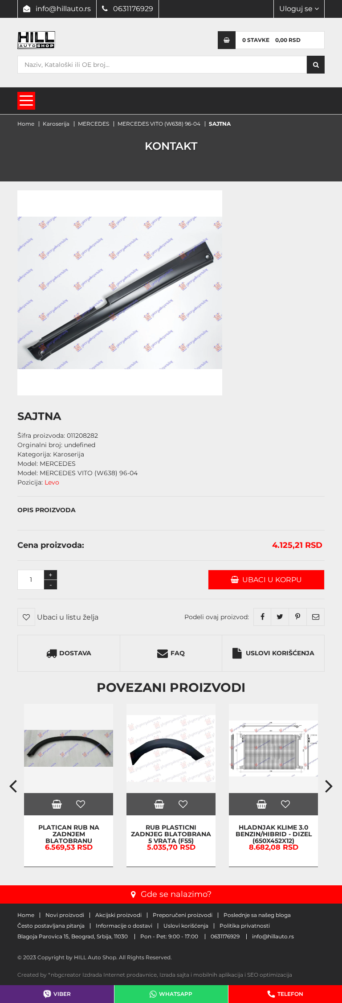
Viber (62, 994)
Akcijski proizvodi (118, 915)
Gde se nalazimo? (176, 894)
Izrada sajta (174, 974)
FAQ (178, 653)
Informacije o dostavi (124, 926)
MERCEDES (93, 123)
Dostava (75, 653)
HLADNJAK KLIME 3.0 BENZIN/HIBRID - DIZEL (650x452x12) (274, 834)
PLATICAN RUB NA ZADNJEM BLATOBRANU (68, 834)
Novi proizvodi (64, 915)
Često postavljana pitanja (51, 926)
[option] (68, 785)
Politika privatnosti (245, 926)
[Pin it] (298, 617)
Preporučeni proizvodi (182, 915)
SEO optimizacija (269, 974)
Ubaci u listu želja (66, 617)
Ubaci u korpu (270, 579)
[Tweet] (280, 617)
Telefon (290, 994)
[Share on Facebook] (262, 617)
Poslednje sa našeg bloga (257, 915)
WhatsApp (175, 994)
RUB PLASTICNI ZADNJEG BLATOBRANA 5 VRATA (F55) (171, 834)
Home (25, 123)
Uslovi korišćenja (280, 653)
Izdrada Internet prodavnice (119, 974)
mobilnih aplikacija (218, 974)
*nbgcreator (64, 974)
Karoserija (56, 123)
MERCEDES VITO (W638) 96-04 (159, 123)
